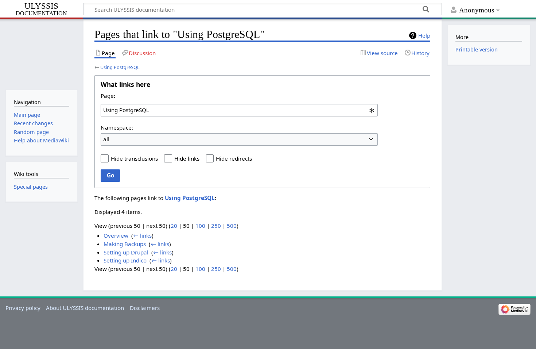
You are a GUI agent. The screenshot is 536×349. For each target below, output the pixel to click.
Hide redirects (234, 158)
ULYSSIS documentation (41, 9)
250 (216, 225)
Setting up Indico (125, 260)
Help (424, 35)
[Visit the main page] (41, 53)
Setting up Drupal (126, 252)
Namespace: (117, 127)
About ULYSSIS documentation (85, 307)
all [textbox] (106, 139)
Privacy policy (22, 307)
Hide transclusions (134, 158)
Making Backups (125, 244)
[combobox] (239, 110)
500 (232, 225)
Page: (108, 95)
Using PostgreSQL (120, 67)
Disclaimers (145, 307)
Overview (116, 235)
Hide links (186, 158)
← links (142, 235)
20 (174, 225)
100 (200, 225)
